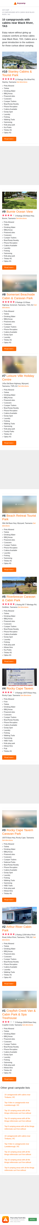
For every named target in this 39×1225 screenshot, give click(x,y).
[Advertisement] (19, 165)
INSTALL (32, 1219)
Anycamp (5, 10)
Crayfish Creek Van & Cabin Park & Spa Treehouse (19, 1014)
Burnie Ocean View (19, 211)
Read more (9, 139)
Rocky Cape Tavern (19, 688)
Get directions (22, 82)
